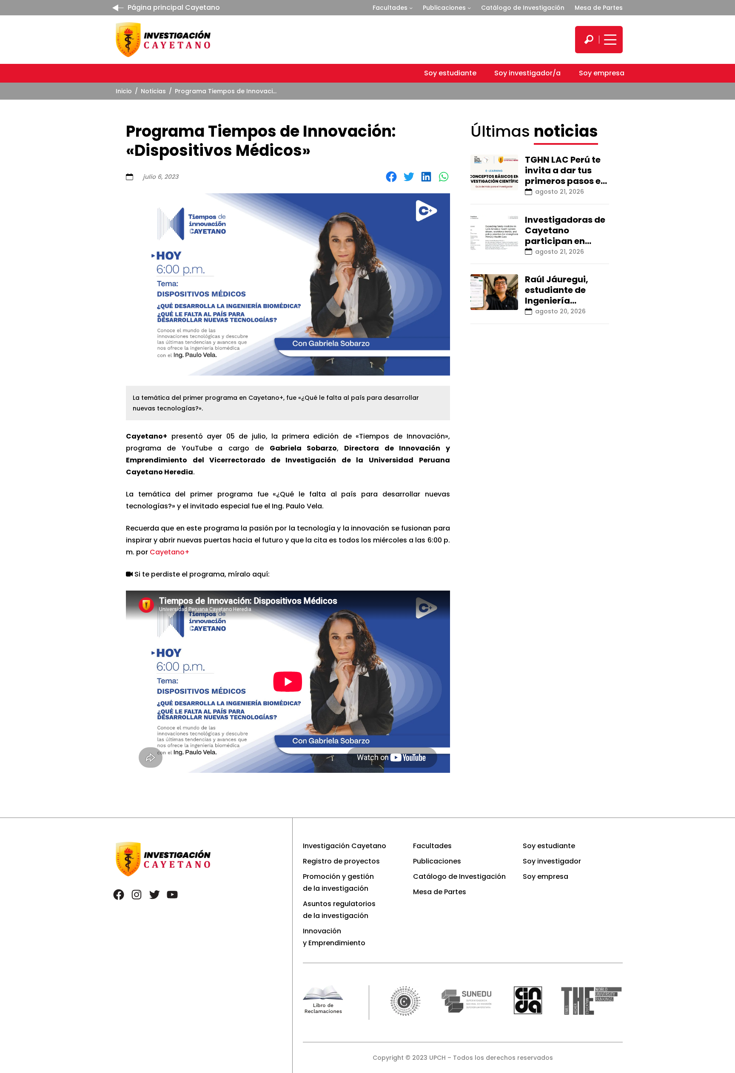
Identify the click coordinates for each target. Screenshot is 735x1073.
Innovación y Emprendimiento (334, 937)
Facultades (390, 7)
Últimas (534, 131)
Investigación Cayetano (344, 846)
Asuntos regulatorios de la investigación (339, 910)
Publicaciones (444, 7)
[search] (588, 39)
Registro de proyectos (341, 861)
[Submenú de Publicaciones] (469, 7)
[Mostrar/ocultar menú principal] (609, 39)
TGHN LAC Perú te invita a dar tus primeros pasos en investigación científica (565, 181)
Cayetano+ (170, 552)
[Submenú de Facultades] (411, 7)
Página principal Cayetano (174, 7)
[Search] (588, 39)
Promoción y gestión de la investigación (338, 882)
